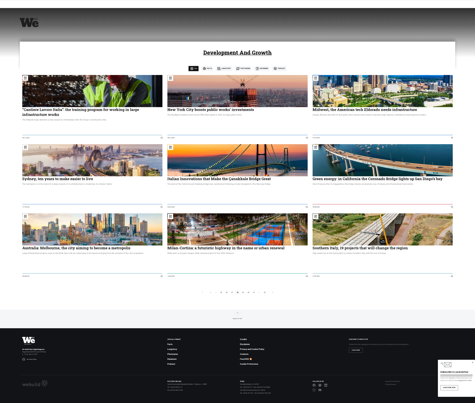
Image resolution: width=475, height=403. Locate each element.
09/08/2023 (25, 276)
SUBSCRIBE (356, 350)
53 (265, 292)
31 (254, 292)
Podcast (281, 68)
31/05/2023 (316, 276)
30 (248, 292)
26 (226, 292)
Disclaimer (245, 344)
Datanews (263, 68)
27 (232, 292)
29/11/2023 (25, 138)
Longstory (226, 68)
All (195, 68)
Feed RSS (244, 359)
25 (221, 292)
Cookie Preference (249, 364)
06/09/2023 (171, 207)
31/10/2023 (316, 138)
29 (243, 292)
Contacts (244, 354)
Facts (209, 68)
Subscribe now (449, 387)
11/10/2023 (25, 207)
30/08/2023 (316, 207)
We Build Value (32, 359)
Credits (243, 339)
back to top (237, 318)
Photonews (245, 68)
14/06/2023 (171, 276)
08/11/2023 (171, 138)
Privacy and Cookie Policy (252, 349)
